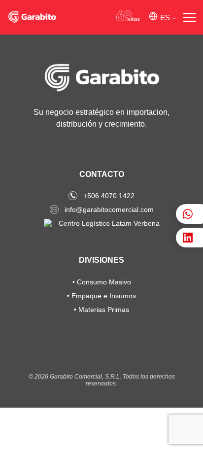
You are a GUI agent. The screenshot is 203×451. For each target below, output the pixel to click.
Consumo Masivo (104, 282)
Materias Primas (103, 309)
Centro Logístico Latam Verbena (109, 223)
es (165, 17)
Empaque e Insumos (103, 296)
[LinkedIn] (189, 237)
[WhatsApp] (189, 214)
